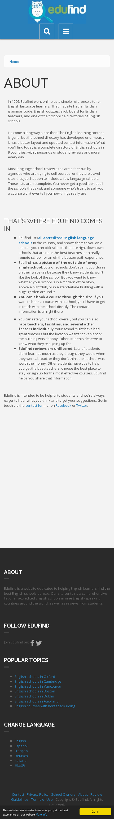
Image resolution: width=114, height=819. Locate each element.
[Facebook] (32, 644)
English (20, 741)
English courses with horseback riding (45, 706)
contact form (35, 405)
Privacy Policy (38, 794)
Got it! (95, 811)
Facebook (63, 405)
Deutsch (21, 755)
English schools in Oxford (35, 676)
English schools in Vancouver (38, 686)
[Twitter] (39, 644)
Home (14, 61)
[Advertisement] (57, 477)
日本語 (20, 765)
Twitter (81, 405)
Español (21, 746)
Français (21, 750)
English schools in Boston (35, 691)
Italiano (21, 760)
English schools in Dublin (34, 696)
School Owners (63, 794)
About (83, 794)
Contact (18, 794)
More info (41, 814)
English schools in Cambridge (38, 681)
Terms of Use (42, 799)
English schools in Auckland (37, 701)
